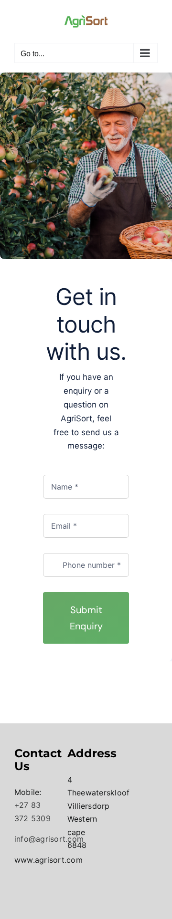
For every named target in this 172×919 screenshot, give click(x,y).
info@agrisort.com (49, 839)
